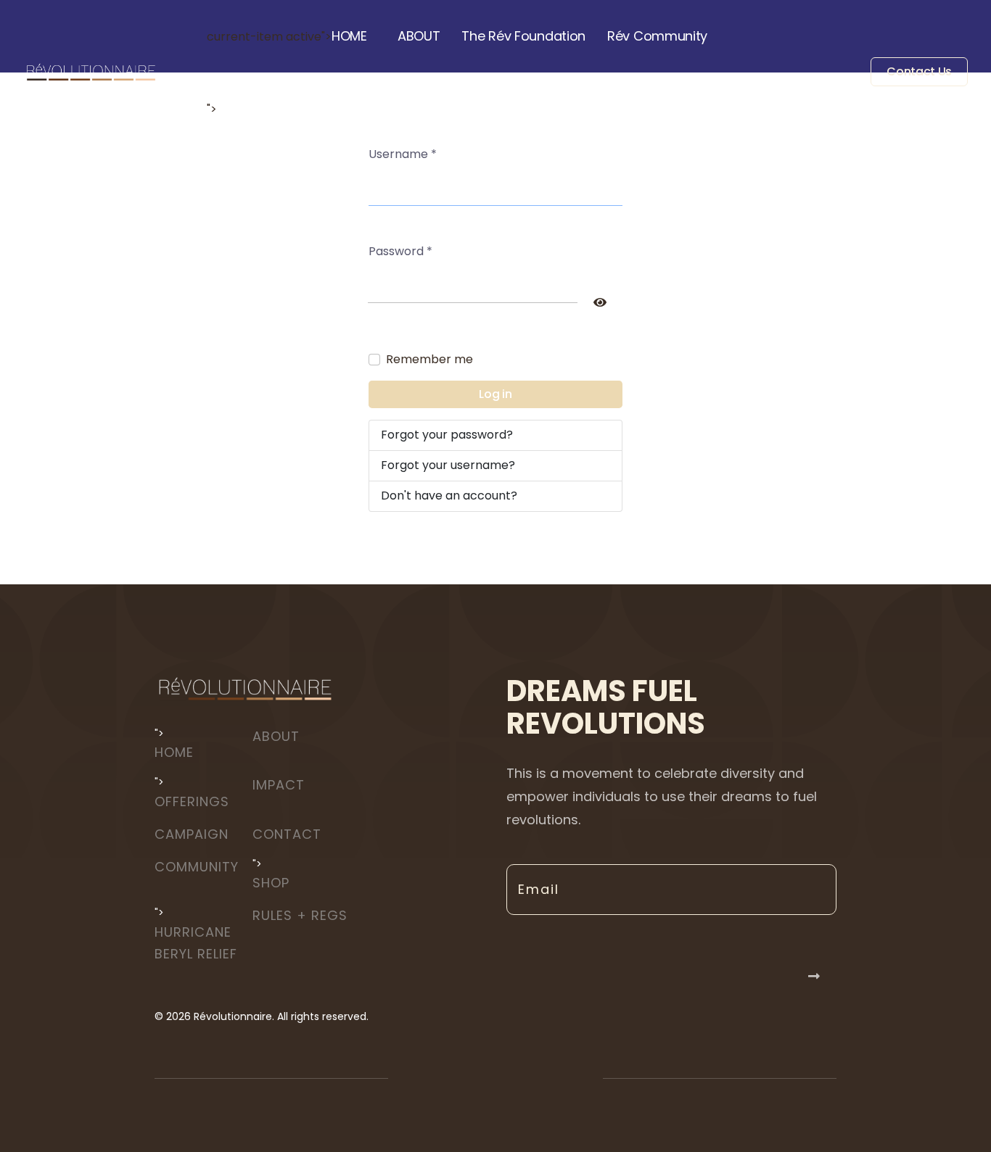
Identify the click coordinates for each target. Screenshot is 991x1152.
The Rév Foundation (523, 36)
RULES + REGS (300, 915)
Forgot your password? (447, 434)
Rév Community (657, 36)
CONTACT (286, 834)
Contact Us (919, 72)
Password (400, 251)
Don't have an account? (449, 495)
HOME (349, 36)
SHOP (270, 883)
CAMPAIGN (192, 834)
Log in (495, 394)
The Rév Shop (270, 108)
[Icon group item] (455, 1078)
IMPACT (278, 785)
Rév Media (375, 108)
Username (403, 154)
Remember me (429, 359)
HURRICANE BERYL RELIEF (196, 943)
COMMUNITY (197, 867)
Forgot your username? (448, 465)
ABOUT (419, 36)
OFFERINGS (192, 801)
